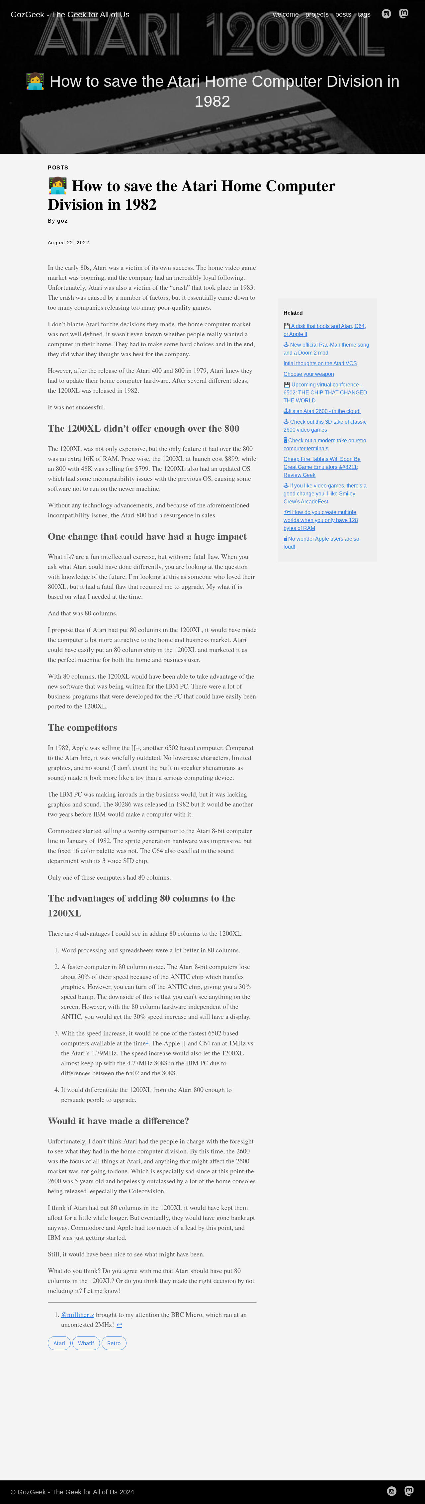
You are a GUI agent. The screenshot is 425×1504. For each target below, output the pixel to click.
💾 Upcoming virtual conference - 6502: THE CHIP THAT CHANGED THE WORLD (325, 392)
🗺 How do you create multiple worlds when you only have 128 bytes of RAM (321, 520)
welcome (286, 14)
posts (343, 14)
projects (317, 14)
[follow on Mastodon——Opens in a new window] (405, 14)
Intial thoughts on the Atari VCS (320, 363)
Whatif (86, 1343)
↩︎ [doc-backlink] (119, 1324)
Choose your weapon (309, 374)
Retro (114, 1343)
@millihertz (77, 1314)
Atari (59, 1343)
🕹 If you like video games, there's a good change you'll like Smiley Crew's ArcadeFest (325, 493)
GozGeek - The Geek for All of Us (70, 14)
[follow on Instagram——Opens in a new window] (388, 14)
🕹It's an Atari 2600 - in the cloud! (322, 411)
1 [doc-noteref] (147, 1041)
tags (364, 14)
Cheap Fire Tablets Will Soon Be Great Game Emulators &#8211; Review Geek (322, 467)
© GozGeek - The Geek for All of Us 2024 (72, 1492)
